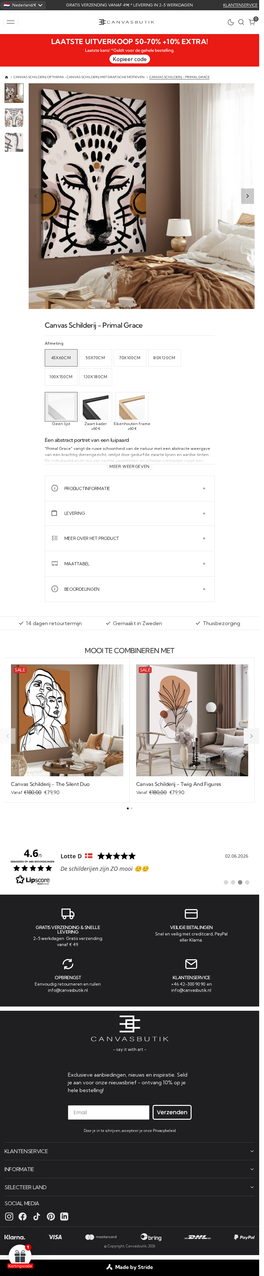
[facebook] (22, 1216)
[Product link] (67, 720)
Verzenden (172, 1112)
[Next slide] (247, 196)
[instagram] (9, 1216)
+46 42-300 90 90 (188, 984)
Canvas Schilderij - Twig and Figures (178, 784)
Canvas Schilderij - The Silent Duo (50, 784)
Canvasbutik (136, 1246)
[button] (10, 22)
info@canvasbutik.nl (68, 990)
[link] (129, 866)
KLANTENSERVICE (240, 5)
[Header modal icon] (10, 22)
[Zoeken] (241, 22)
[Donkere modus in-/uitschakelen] (232, 22)
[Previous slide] (35, 196)
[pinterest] (50, 1216)
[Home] (7, 77)
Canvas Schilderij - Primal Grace (179, 77)
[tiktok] (36, 1216)
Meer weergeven (129, 466)
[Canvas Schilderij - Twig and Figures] (192, 788)
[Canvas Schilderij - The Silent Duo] (67, 788)
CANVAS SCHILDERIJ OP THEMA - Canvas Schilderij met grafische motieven (79, 77)
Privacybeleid (164, 1130)
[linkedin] (64, 1216)
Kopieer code (130, 59)
